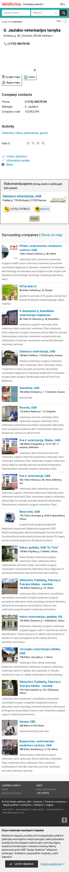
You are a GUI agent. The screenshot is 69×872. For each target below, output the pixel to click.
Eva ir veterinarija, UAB (34, 476)
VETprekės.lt (27, 286)
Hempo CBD (27, 721)
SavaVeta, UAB (29, 388)
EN (62, 4)
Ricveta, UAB (28, 407)
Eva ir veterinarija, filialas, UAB (39, 440)
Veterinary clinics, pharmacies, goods (25, 133)
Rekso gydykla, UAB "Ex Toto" (39, 547)
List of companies (13, 22)
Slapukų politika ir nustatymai (17, 805)
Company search (32, 4)
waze (32, 77)
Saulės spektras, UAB (20, 802)
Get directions (50, 789)
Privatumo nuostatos (55, 802)
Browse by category (11, 793)
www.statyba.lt (23, 809)
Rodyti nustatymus (51, 864)
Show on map (51, 235)
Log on (49, 805)
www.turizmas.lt (54, 809)
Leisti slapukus (23, 863)
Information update (18, 160)
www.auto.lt (38, 809)
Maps (39, 785)
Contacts (37, 802)
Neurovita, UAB (29, 511)
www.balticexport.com (13, 812)
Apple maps (13, 82)
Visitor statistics (16, 156)
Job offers (42, 793)
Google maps (12, 77)
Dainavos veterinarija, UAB (22, 196)
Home (5, 789)
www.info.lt (7, 809)
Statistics (39, 805)
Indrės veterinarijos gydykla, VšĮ (40, 616)
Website (45, 209)
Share (9, 164)
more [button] (34, 218)
